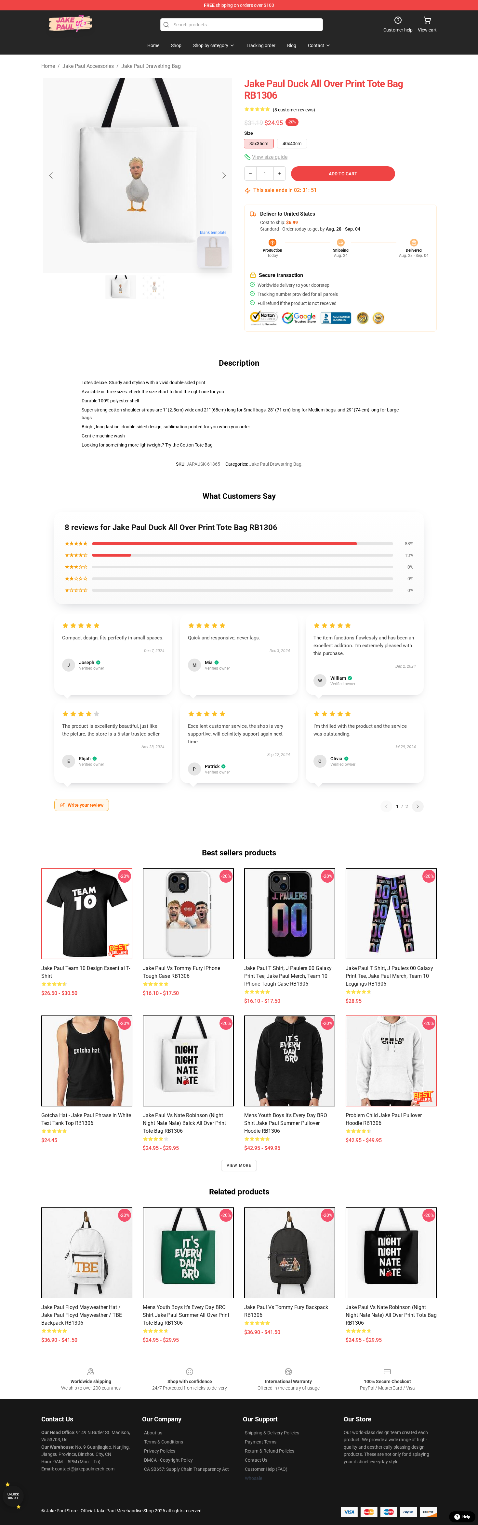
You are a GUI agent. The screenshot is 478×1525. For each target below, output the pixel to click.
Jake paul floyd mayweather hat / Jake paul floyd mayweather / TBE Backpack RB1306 (81, 1315)
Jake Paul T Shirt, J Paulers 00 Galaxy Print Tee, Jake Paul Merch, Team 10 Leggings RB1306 (389, 976)
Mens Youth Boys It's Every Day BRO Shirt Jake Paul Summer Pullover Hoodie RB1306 (285, 1123)
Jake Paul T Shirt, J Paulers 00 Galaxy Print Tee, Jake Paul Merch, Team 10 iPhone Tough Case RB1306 (288, 976)
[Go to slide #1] (120, 287)
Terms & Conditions (163, 1441)
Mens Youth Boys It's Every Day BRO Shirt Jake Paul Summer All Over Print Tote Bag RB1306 (186, 1315)
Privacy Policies (159, 1451)
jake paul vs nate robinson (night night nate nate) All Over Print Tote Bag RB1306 (391, 1315)
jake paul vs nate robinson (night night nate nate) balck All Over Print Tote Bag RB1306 (184, 1123)
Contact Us (256, 1460)
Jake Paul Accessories (88, 66)
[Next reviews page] (418, 806)
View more (239, 1165)
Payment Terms (260, 1441)
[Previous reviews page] (386, 806)
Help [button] (466, 1517)
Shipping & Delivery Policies (272, 1432)
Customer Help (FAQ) (266, 1469)
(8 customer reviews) (294, 109)
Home (48, 66)
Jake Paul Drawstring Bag (151, 66)
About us (153, 1432)
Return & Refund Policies (269, 1451)
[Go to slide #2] (154, 287)
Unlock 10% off (13, 1496)
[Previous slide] (51, 175)
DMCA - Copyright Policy (168, 1460)
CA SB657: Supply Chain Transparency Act (186, 1469)
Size (248, 133)
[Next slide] (224, 175)
